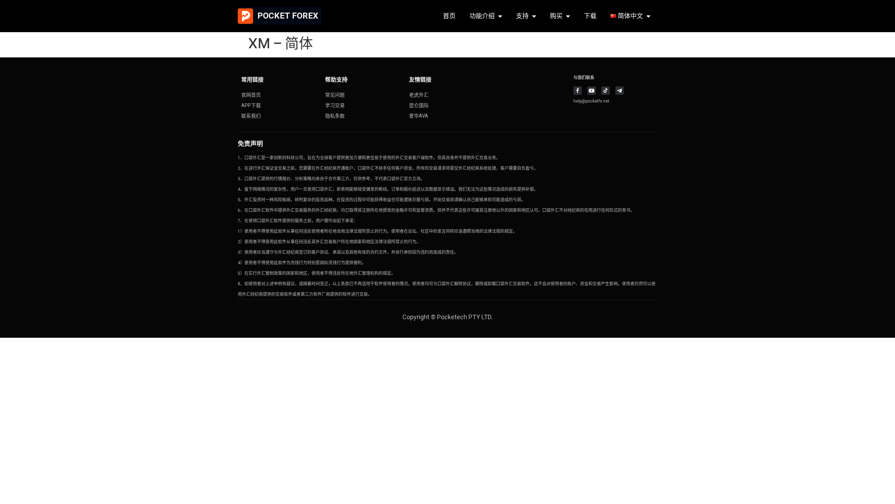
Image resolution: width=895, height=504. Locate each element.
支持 (522, 16)
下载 (590, 16)
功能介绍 (482, 16)
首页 (449, 16)
